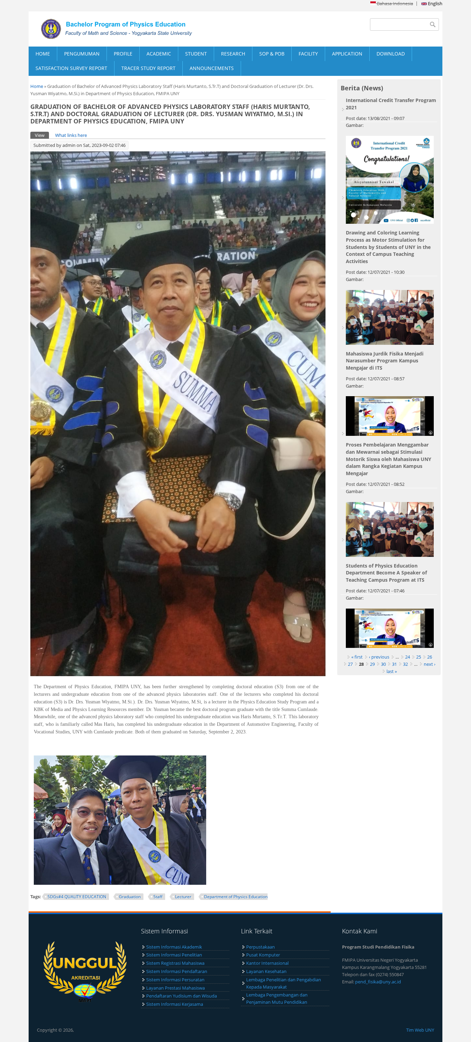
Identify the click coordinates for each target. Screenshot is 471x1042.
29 (372, 664)
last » (392, 671)
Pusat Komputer (263, 955)
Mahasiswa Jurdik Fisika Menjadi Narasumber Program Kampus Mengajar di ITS (384, 360)
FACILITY (308, 53)
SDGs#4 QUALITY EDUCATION (77, 897)
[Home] (132, 29)
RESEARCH (233, 53)
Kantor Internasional (267, 963)
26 (429, 657)
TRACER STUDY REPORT (148, 68)
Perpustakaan (260, 947)
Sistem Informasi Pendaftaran (176, 971)
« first (357, 657)
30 (383, 664)
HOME (43, 53)
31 (394, 664)
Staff (157, 897)
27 (350, 664)
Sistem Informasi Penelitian (174, 955)
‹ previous (379, 657)
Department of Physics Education (236, 897)
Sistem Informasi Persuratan (175, 979)
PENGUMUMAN (82, 53)
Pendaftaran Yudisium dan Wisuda (181, 996)
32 (405, 664)
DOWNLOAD (391, 53)
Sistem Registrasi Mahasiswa (175, 963)
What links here (71, 135)
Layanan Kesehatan (266, 971)
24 (407, 657)
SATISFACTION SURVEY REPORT (71, 68)
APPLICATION (347, 53)
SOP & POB (271, 53)
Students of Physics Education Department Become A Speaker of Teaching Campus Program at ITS (386, 572)
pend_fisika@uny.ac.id (378, 982)
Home (36, 86)
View (42, 135)
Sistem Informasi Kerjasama (174, 1004)
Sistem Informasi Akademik (174, 947)
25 (418, 657)
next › (429, 664)
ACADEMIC (159, 53)
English (434, 3)
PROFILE (123, 53)
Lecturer (183, 897)
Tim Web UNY (420, 1030)
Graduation (130, 897)
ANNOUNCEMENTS (212, 68)
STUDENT (196, 53)
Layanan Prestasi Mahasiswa (175, 988)
